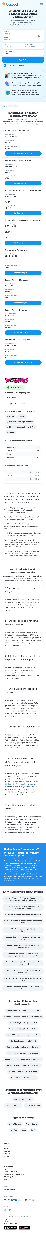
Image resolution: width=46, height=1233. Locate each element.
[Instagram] (5, 1209)
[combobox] (23, 33)
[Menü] (42, 4)
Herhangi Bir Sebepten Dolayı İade (19, 784)
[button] (39, 35)
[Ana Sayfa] (4, 106)
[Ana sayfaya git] (10, 4)
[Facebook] (10, 1209)
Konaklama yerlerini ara (15, 65)
